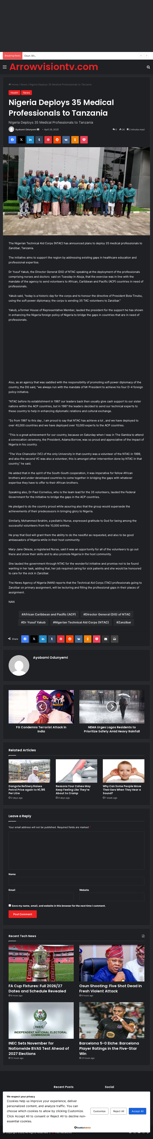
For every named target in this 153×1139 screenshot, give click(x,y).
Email (12, 889)
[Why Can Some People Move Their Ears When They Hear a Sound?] (123, 771)
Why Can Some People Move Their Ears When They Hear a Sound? (122, 789)
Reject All (118, 1111)
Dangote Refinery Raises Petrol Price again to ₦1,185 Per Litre (27, 789)
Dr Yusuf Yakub (34, 622)
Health (14, 92)
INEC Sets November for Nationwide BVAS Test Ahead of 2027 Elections (39, 1048)
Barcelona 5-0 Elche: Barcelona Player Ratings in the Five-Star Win (109, 1048)
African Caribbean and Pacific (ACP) (50, 614)
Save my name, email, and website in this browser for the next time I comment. (59, 905)
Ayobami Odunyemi (25, 129)
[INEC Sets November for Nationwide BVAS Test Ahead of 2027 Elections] (41, 1020)
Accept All (137, 1111)
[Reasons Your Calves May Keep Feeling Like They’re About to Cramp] (76, 771)
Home (14, 84)
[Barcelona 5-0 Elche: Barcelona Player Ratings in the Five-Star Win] (111, 1020)
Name (12, 874)
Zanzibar (124, 622)
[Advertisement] (76, 26)
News (24, 84)
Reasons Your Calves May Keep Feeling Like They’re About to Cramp (73, 789)
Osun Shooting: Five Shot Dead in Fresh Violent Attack (56, 55)
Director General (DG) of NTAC (107, 614)
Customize (99, 1111)
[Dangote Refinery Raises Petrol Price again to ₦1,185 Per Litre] (29, 771)
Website (84, 889)
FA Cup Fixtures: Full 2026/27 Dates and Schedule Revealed (37, 988)
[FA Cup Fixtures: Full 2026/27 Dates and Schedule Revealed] (41, 963)
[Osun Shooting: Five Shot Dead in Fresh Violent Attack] (111, 963)
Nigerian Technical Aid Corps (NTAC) (82, 622)
